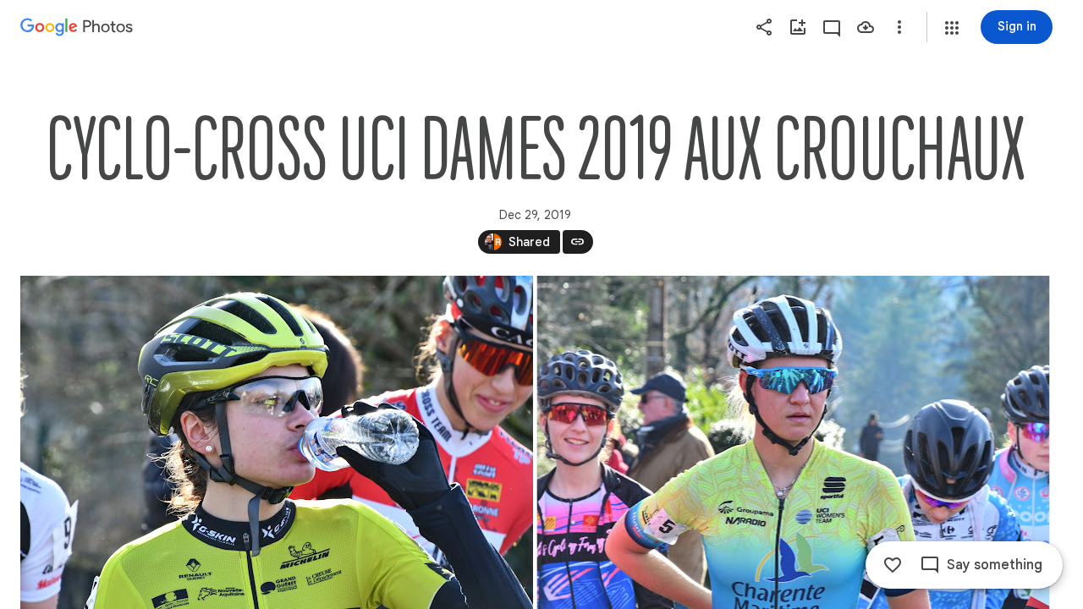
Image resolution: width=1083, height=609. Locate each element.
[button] (952, 28)
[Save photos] (865, 27)
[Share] (764, 27)
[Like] (893, 565)
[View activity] (832, 27)
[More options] (899, 27)
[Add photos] (798, 27)
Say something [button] (994, 565)
